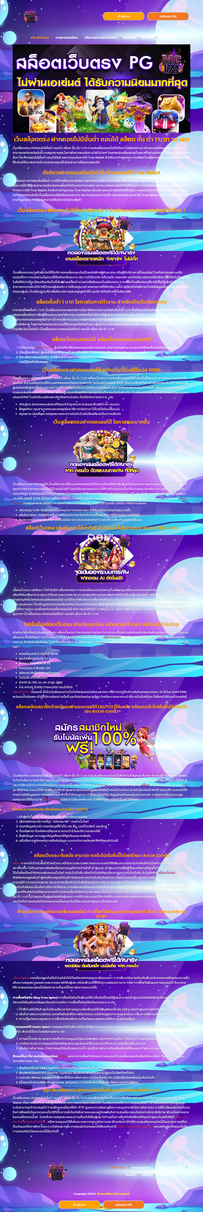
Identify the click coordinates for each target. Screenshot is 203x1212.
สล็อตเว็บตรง (39, 37)
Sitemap (166, 37)
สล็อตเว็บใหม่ (166, 872)
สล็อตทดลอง (112, 637)
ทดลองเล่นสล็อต (67, 37)
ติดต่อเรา (129, 37)
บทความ (147, 37)
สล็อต (145, 785)
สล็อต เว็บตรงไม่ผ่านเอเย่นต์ (135, 1126)
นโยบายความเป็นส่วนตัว (101, 37)
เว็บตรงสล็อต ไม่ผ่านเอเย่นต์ (112, 1194)
